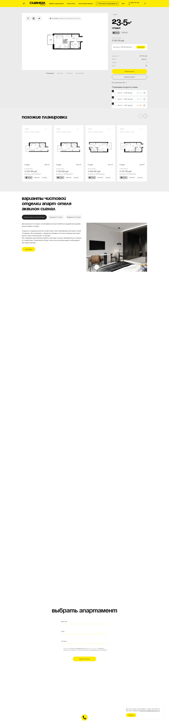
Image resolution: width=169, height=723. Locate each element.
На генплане (80, 73)
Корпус (114, 59)
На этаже (60, 73)
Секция (114, 62)
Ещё (123, 3)
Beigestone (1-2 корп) (73, 217)
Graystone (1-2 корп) (55, 217)
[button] (145, 116)
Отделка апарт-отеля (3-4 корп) (34, 217)
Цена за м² (115, 56)
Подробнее (141, 47)
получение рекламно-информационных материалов (92, 650)
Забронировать (130, 71)
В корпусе (69, 73)
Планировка (50, 73)
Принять (131, 715)
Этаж (113, 65)
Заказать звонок (129, 77)
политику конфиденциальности (78, 648)
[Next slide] (96, 267)
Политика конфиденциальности (149, 710)
